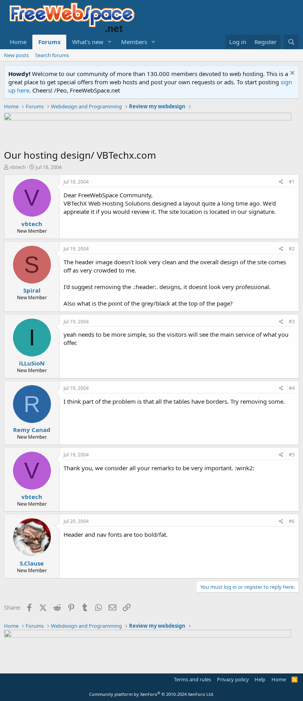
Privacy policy (233, 679)
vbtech (17, 167)
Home (18, 42)
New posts (16, 55)
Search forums (52, 55)
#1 (292, 181)
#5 (292, 454)
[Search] (291, 42)
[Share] (281, 182)
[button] (109, 42)
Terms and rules (192, 679)
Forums (49, 42)
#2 (292, 248)
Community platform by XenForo (151, 694)
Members (134, 42)
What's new (87, 42)
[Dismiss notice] (291, 74)
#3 (292, 321)
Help (260, 679)
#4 (292, 388)
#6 (292, 521)
